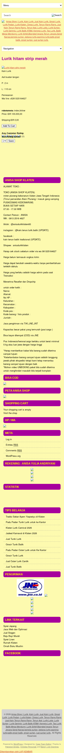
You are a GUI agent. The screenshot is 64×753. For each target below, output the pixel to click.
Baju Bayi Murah (11, 636)
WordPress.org (13, 455)
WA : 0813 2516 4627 (14, 218)
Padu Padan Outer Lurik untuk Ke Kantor (26, 550)
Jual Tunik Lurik (13, 538)
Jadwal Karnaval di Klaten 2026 (21, 533)
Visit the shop (10, 413)
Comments (14, 450)
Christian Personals (28, 746)
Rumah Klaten (10, 642)
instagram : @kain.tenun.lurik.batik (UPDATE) (26, 230)
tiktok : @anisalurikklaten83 (17, 224)
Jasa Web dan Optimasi (15, 629)
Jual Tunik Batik (14, 566)
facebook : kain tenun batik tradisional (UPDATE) (22, 237)
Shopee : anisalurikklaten (15, 245)
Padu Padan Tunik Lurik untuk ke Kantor (26, 522)
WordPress (18, 744)
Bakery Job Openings (50, 746)
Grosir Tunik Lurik (14, 555)
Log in (9, 439)
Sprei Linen (9, 639)
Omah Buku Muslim (13, 646)
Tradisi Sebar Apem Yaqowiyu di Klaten (25, 516)
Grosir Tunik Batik (15, 544)
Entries (12, 444)
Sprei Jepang (9, 626)
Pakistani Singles (12, 746)
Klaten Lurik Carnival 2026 (19, 527)
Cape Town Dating (43, 744)
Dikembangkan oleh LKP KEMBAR (16, 751)
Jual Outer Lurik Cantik (17, 561)
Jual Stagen (9, 632)
